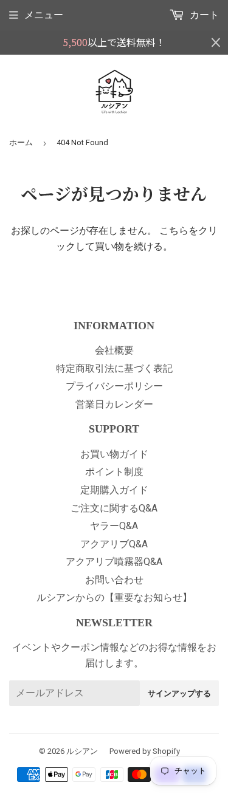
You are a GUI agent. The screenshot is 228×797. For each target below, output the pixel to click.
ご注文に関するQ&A (114, 508)
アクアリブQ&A (114, 544)
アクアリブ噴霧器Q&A (114, 561)
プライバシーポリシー (114, 386)
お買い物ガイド (114, 454)
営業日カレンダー (114, 404)
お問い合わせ (114, 580)
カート (203, 15)
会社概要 (114, 350)
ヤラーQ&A (114, 526)
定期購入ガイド (114, 490)
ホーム (21, 142)
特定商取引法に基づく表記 (114, 368)
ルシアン (82, 751)
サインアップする (179, 693)
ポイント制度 (114, 471)
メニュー (43, 15)
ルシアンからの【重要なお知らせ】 (114, 597)
